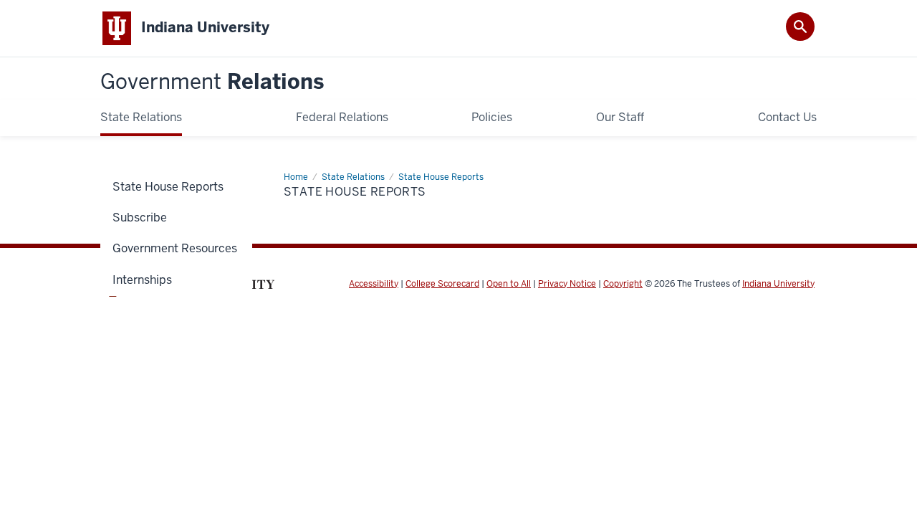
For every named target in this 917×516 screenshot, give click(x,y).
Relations (212, 82)
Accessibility (373, 284)
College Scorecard (442, 284)
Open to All (508, 284)
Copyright (623, 284)
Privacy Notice (567, 284)
